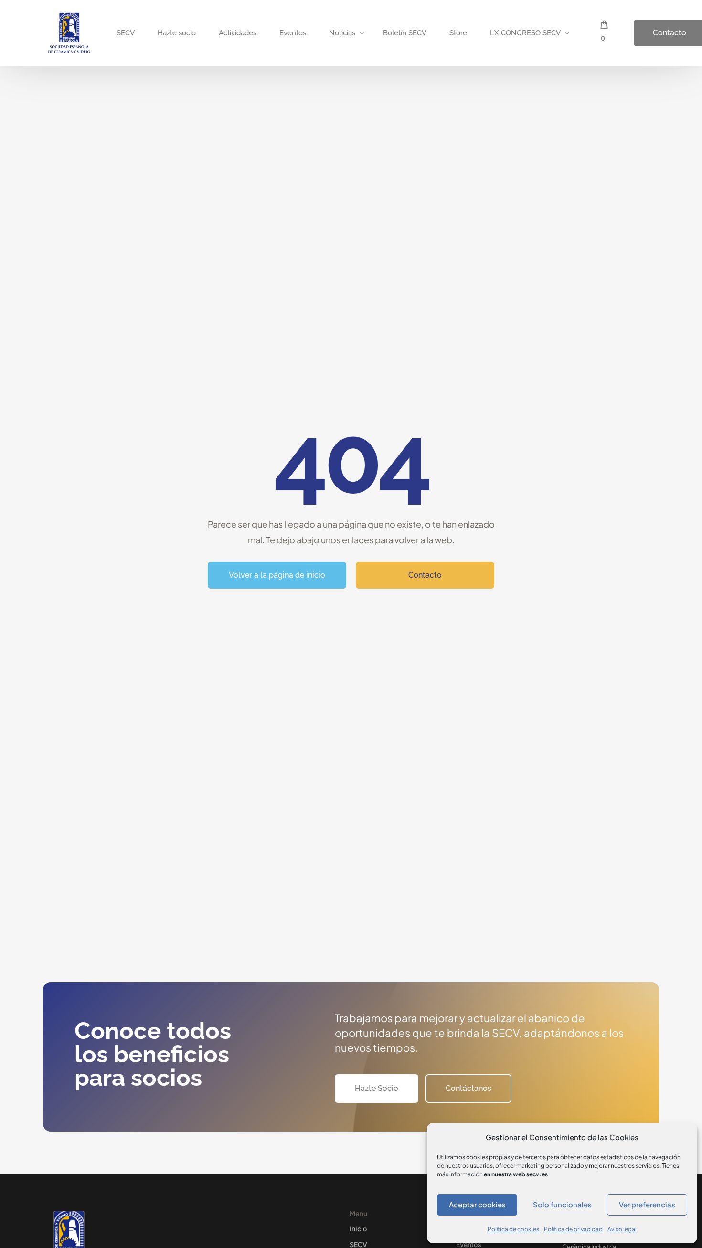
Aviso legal (622, 1229)
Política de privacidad (573, 1229)
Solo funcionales (562, 1204)
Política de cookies (513, 1229)
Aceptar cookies (477, 1204)
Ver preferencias (647, 1204)
